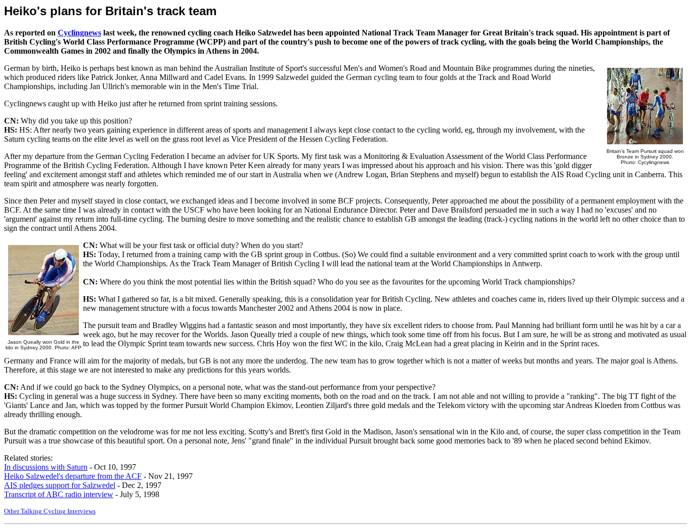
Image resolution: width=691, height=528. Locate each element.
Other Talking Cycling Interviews (50, 511)
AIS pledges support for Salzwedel (59, 485)
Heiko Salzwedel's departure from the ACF (73, 476)
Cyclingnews (79, 32)
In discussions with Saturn (46, 467)
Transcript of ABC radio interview (58, 494)
